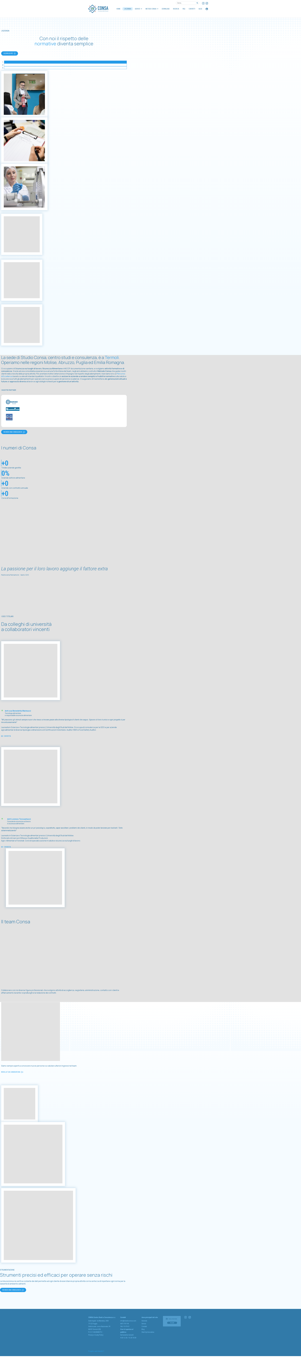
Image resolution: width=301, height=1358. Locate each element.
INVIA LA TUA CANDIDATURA (11, 1072)
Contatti (192, 9)
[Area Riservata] (207, 9)
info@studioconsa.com (128, 1321)
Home (118, 9)
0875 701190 (124, 1324)
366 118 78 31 (125, 1326)
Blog (200, 9)
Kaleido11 (101, 1351)
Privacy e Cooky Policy (95, 1335)
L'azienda (127, 9)
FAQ (184, 9)
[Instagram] (207, 3)
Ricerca (176, 9)
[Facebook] (203, 3)
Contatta (7, 736)
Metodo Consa (151, 9)
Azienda (144, 1321)
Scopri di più (8, 53)
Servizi (137, 9)
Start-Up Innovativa (148, 1332)
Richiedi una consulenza (13, 432)
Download (166, 9)
